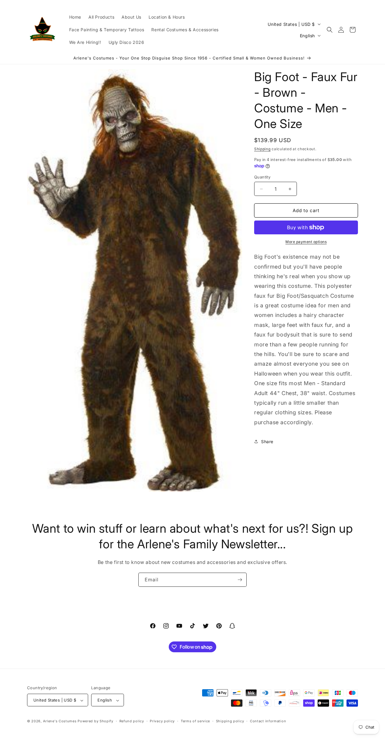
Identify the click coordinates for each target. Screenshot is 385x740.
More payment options (306, 241)
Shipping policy (230, 721)
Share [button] (267, 441)
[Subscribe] (239, 580)
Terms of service (195, 721)
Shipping (262, 149)
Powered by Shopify (95, 721)
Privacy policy (162, 721)
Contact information (268, 721)
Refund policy (131, 721)
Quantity (262, 177)
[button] (329, 29)
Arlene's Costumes (60, 721)
